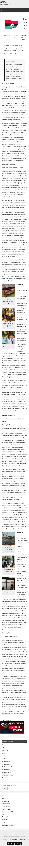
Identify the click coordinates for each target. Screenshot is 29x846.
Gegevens (4, 753)
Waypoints (4, 777)
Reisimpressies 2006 (7, 767)
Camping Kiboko (6, 425)
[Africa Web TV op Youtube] (8, 843)
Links (3, 758)
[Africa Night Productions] (20, 843)
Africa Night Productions (19, 839)
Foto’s (3, 747)
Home (3, 756)
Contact (4, 745)
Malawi (3, 2)
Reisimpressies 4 (6, 772)
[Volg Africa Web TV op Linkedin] (17, 843)
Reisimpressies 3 (6, 769)
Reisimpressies (6, 761)
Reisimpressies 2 (6, 764)
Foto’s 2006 (5, 750)
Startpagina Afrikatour (7, 775)
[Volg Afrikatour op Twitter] (11, 843)
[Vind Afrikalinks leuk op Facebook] (14, 843)
